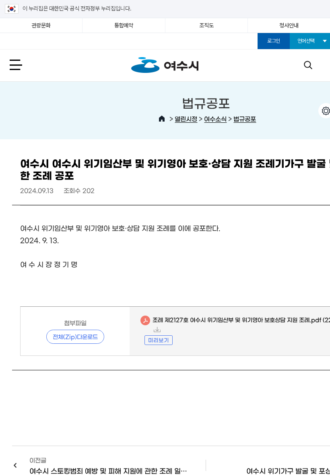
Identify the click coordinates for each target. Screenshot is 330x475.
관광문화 (41, 25)
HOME (162, 119)
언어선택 (306, 41)
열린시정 (186, 119)
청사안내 (288, 25)
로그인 (273, 41)
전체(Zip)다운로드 (75, 336)
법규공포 (244, 119)
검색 (307, 65)
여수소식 (215, 119)
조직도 (206, 25)
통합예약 (123, 25)
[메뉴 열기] (25, 65)
